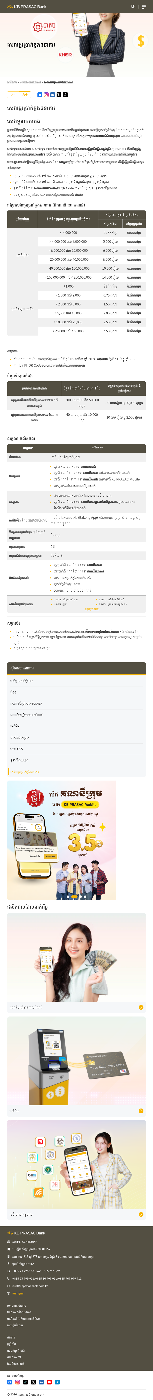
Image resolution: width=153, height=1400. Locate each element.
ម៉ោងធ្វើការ (18, 1293)
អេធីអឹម (14, 726)
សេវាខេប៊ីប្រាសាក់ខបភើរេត (26, 703)
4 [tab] (85, 896)
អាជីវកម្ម (12, 82)
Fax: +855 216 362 (48, 1271)
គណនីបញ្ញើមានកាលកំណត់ (26, 715)
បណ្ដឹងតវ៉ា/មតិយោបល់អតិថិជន (23, 1319)
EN (133, 6)
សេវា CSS (16, 749)
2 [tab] (74, 896)
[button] (144, 6)
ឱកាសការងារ (14, 1357)
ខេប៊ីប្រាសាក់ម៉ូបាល (21, 681)
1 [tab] (68, 896)
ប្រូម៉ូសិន (11, 1344)
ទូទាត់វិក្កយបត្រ (19, 760)
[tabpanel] (76, 840)
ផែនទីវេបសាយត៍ (16, 1364)
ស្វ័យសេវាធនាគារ (30, 82)
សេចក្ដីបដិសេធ (15, 1325)
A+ (25, 94)
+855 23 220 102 (23, 1271)
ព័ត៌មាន (11, 1337)
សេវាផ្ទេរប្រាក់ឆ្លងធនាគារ (24, 772)
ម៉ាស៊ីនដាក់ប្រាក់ (19, 738)
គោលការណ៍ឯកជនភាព (19, 1312)
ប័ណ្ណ (13, 692)
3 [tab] (80, 896)
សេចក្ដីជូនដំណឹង (16, 1350)
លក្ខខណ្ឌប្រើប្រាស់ (16, 1305)
